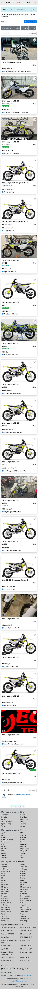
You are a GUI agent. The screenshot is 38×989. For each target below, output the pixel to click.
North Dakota (6, 903)
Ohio (22, 903)
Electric (4, 819)
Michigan (4, 889)
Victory (22, 855)
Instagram (7, 968)
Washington (5, 918)
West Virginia (25, 918)
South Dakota (6, 912)
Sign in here (28, 975)
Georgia (23, 873)
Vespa (3, 855)
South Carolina (25, 909)
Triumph (23, 853)
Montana (4, 894)
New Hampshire (25, 896)
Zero (22, 858)
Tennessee (24, 912)
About (21, 986)
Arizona (4, 867)
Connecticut (5, 871)
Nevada (4, 896)
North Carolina (25, 900)
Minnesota (24, 889)
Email (26, 968)
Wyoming (23, 921)
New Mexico (24, 898)
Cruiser (22, 815)
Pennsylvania (5, 907)
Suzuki (3, 853)
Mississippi (5, 891)
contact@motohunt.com (19, 981)
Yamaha (4, 858)
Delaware (23, 871)
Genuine (23, 837)
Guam (3, 876)
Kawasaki (23, 844)
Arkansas (23, 867)
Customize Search (30, 22)
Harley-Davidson (7, 840)
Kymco (3, 846)
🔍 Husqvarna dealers (17, 807)
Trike (3, 826)
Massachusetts (25, 887)
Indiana (3, 880)
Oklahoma (4, 905)
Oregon (23, 905)
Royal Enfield (25, 849)
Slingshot (23, 851)
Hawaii (22, 876)
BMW (22, 833)
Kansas (3, 882)
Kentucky (23, 882)
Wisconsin (4, 921)
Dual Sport (24, 817)
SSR (2, 851)
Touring (23, 824)
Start (33, 9)
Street (22, 826)
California (4, 869)
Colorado (23, 869)
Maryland (4, 887)
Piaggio (4, 849)
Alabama (4, 864)
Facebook (17, 968)
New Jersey (5, 898)
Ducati (3, 837)
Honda (22, 840)
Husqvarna (5, 842)
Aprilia (3, 833)
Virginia (23, 916)
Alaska (22, 864)
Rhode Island (5, 909)
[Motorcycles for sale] (16, 2)
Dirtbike (4, 817)
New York (4, 900)
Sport (22, 821)
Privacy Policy (23, 984)
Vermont (4, 916)
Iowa (22, 880)
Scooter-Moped (6, 821)
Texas (3, 914)
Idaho (3, 878)
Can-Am (23, 835)
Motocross (24, 819)
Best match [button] (32, 33)
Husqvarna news (24, 794)
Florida (3, 873)
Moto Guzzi (24, 846)
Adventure (5, 815)
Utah (22, 914)
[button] (3, 48)
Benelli (3, 835)
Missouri (23, 891)
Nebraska (23, 894)
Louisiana (4, 885)
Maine (22, 885)
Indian (22, 842)
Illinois (22, 878)
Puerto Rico (24, 907)
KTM (3, 844)
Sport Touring (6, 824)
